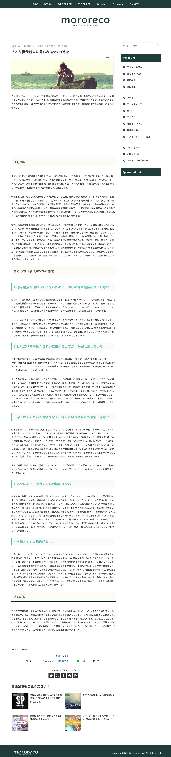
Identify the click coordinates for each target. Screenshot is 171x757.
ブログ (16, 649)
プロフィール (133, 147)
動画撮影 (131, 80)
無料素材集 (132, 130)
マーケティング (134, 104)
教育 (26, 649)
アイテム (131, 117)
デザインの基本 (134, 67)
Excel (129, 110)
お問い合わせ (133, 154)
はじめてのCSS (134, 73)
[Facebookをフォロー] (63, 675)
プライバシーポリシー (137, 160)
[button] (98, 661)
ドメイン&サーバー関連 (138, 136)
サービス (131, 97)
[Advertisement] (63, 133)
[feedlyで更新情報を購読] (69, 675)
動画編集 (131, 86)
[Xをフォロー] (57, 675)
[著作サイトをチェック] (51, 675)
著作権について (134, 123)
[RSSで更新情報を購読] (75, 675)
